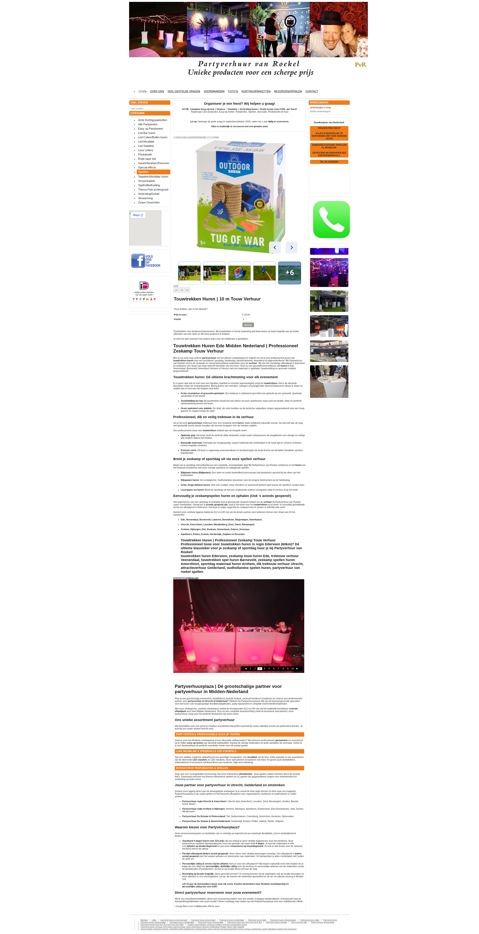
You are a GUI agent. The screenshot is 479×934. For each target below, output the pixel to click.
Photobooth (145, 154)
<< (211, 137)
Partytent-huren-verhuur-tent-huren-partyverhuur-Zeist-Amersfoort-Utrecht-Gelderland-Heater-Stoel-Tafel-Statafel (192, 927)
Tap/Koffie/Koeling (149, 185)
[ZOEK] (166, 108)
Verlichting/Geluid (148, 193)
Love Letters (145, 150)
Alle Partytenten (147, 124)
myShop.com (192, 578)
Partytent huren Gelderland (231, 920)
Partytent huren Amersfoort (203, 920)
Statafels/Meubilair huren (153, 176)
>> (207, 137)
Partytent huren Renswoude (210, 922)
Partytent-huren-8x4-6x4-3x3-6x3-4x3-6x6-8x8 (162, 924)
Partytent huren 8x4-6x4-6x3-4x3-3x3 (244, 922)
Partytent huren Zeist (309, 920)
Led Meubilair (146, 141)
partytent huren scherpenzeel (173, 920)
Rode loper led (147, 158)
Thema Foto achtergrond (153, 189)
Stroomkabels (146, 180)
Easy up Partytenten (150, 128)
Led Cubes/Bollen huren (152, 137)
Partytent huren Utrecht (276, 922)
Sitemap (144, 920)
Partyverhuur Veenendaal (322, 922)
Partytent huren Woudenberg (283, 920)
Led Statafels (146, 145)
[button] (176, 290)
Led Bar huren (146, 132)
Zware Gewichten (149, 202)
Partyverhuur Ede (299, 922)
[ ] (197, 906)
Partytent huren (330, 920)
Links (154, 920)
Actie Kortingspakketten (152, 120)
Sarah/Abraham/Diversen (153, 163)
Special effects (147, 167)
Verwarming (145, 198)
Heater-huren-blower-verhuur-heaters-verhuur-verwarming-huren (217, 924)
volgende (203, 137)
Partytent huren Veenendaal (153, 922)
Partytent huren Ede (257, 920)
